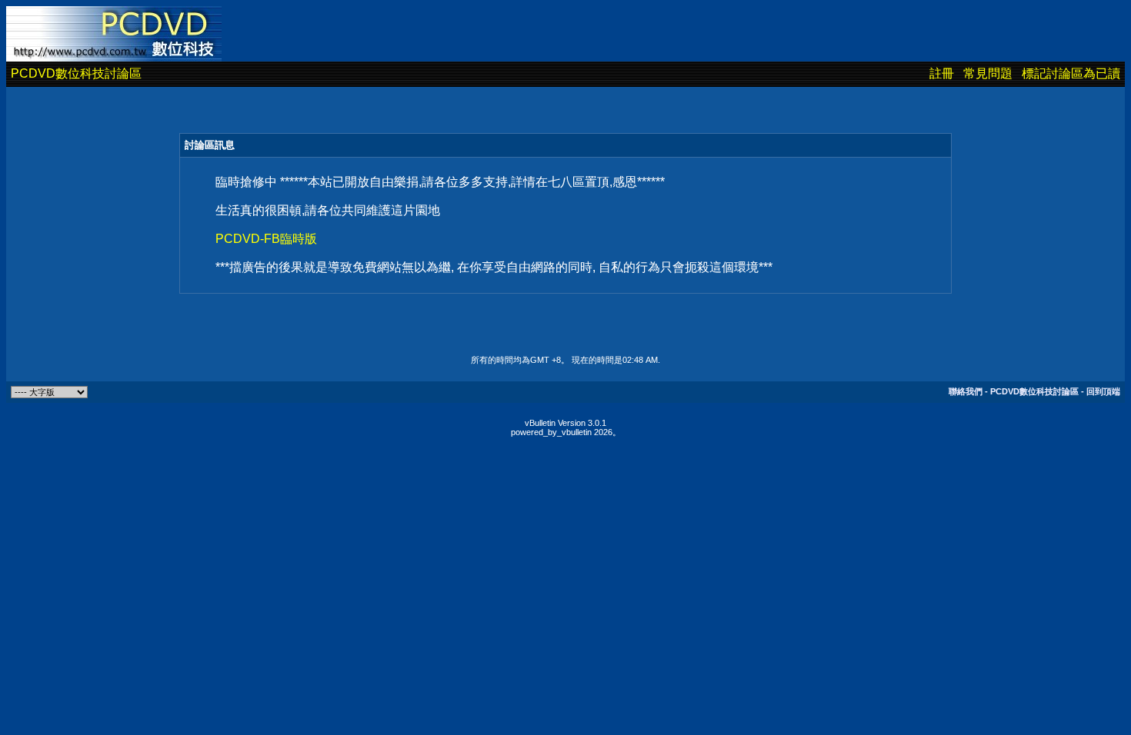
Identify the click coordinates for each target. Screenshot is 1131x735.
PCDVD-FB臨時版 (266, 238)
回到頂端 (1103, 391)
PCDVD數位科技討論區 (76, 73)
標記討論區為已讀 (1071, 73)
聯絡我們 (966, 391)
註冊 (941, 73)
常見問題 (988, 73)
